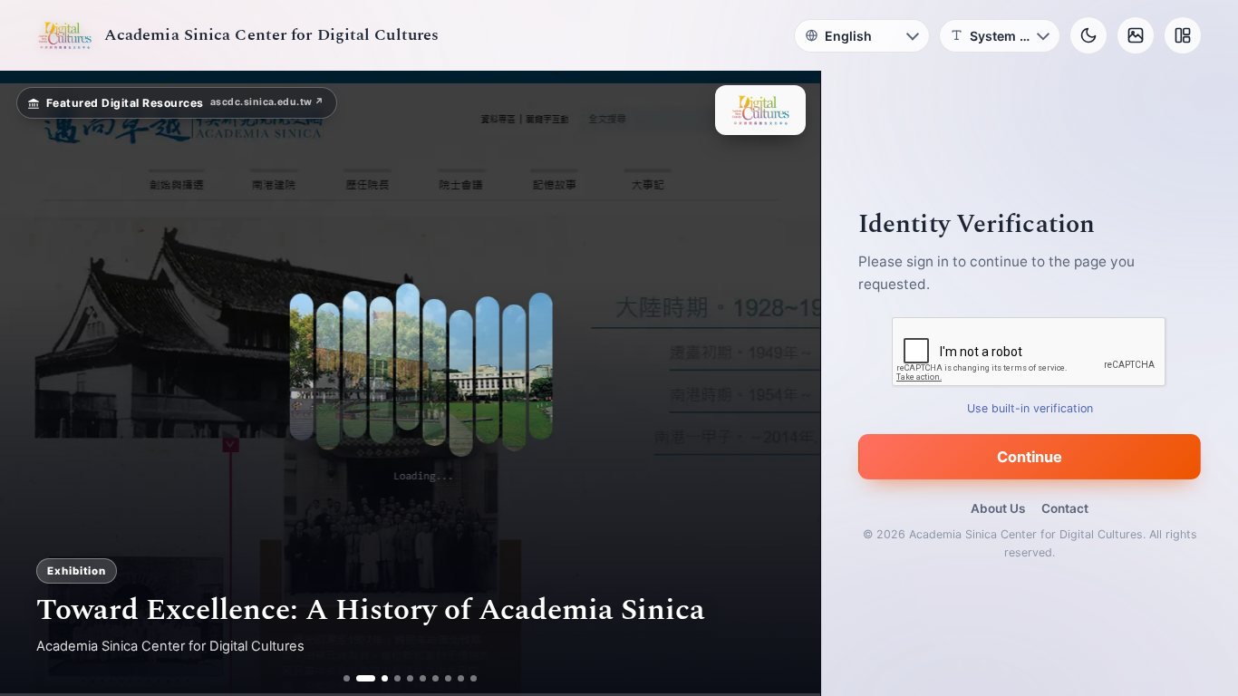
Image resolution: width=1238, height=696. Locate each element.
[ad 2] (359, 678)
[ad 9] (462, 678)
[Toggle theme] (1088, 35)
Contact (1064, 508)
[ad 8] (449, 678)
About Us (998, 508)
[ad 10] (474, 678)
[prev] (33, 383)
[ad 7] (436, 678)
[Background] (1136, 35)
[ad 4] (398, 678)
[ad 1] (346, 678)
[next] (788, 383)
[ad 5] (411, 678)
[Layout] (1183, 35)
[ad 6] (424, 678)
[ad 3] (379, 678)
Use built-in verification (1030, 408)
